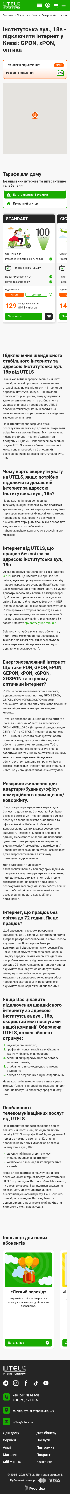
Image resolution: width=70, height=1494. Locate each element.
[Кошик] (56, 5)
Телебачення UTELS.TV (27, 267)
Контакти (44, 1462)
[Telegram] (6, 1383)
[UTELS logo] (14, 1370)
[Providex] (35, 1488)
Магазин (10, 1455)
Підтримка (45, 1447)
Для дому (11, 1433)
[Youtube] (46, 1383)
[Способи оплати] (39, 5)
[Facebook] (26, 1383)
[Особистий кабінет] (48, 5)
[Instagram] (16, 1383)
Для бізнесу (46, 1433)
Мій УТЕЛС (12, 1462)
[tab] (35, 195)
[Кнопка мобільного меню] (63, 5)
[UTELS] (11, 5)
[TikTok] (36, 1383)
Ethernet (36, 295)
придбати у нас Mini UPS (41, 623)
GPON (14, 295)
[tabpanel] (35, 268)
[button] (34, 115)
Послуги (43, 1440)
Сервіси (9, 1440)
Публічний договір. (23, 1480)
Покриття (44, 1455)
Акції (7, 1447)
